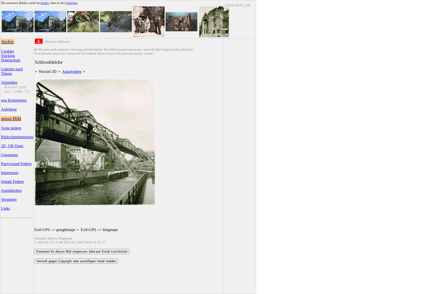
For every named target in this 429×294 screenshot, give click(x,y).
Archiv (44, 3)
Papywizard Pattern (16, 164)
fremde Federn (12, 181)
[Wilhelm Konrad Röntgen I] (149, 35)
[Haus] (18, 31)
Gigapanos (9, 155)
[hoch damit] (83, 31)
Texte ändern (11, 128)
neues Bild (11, 118)
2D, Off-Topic (12, 146)
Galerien (71, 3)
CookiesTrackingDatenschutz (10, 55)
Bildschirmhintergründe (19, 137)
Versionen (9, 199)
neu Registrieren (14, 100)
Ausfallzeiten (11, 190)
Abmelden (9, 82)
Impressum (9, 173)
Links (5, 208)
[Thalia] (213, 36)
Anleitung (9, 109)
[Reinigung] (116, 31)
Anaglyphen (71, 71)
